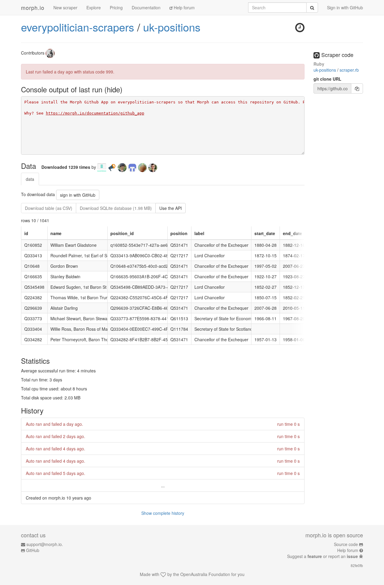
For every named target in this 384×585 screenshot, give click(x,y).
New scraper (65, 7)
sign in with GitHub (77, 195)
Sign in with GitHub (345, 7)
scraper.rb (349, 70)
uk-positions (171, 26)
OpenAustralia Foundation (205, 574)
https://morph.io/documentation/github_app (95, 113)
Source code (346, 544)
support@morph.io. (44, 544)
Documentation (146, 7)
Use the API (170, 208)
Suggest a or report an (322, 556)
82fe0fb (357, 565)
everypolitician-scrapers (77, 26)
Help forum (183, 7)
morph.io (32, 7)
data (30, 179)
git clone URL (327, 79)
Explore (93, 7)
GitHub (32, 550)
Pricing (116, 7)
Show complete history (162, 513)
